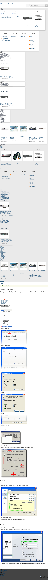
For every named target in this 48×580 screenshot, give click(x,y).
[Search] (46, 5)
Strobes (3, 179)
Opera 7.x (3, 303)
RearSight (35, 25)
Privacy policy (2, 573)
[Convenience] (28, 13)
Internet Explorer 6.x (4, 301)
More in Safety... (4, 18)
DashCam (31, 40)
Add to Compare (5, 78)
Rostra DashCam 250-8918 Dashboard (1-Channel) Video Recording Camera (33, 136)
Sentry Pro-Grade (32, 41)
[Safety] (2, 13)
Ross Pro (31, 44)
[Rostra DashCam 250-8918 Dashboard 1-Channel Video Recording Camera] (33, 129)
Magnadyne (36, 161)
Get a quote (11, 77)
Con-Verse (31, 45)
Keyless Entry (25, 25)
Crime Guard (36, 26)
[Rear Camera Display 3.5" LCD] (23, 129)
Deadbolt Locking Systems (16, 16)
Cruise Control (25, 161)
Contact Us (3, 144)
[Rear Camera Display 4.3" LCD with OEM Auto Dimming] (14, 129)
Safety (5, 11)
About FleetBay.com (3, 570)
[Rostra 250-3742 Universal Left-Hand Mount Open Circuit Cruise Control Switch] (6, 96)
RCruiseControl (32, 47)
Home (1, 146)
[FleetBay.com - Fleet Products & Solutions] (7, 3)
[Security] (14, 13)
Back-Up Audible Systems (6, 40)
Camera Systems (4, 14)
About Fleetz (2, 571)
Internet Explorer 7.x (4, 300)
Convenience (28, 11)
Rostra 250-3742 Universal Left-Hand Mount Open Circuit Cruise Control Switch (6, 103)
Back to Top (2, 566)
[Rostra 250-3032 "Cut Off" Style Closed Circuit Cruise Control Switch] (42, 129)
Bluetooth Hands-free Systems (6, 17)
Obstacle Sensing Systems (6, 16)
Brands (38, 11)
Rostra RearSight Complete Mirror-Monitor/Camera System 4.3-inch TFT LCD (5, 75)
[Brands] (39, 13)
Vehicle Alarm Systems (15, 14)
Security (17, 11)
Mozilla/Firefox (3, 302)
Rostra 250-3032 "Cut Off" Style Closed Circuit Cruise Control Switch (41, 136)
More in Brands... (37, 27)
